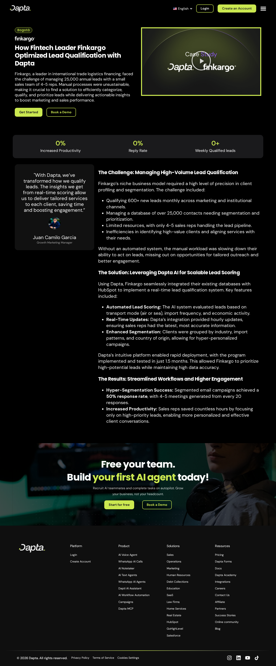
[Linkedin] (238, 657)
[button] (201, 62)
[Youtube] (247, 657)
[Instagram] (229, 657)
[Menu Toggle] (263, 8)
